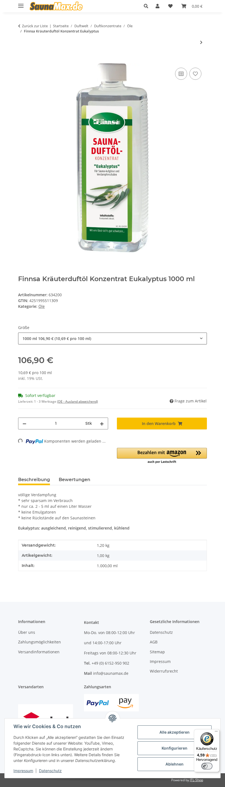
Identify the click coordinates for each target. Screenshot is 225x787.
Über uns (26, 632)
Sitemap (157, 651)
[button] (147, 6)
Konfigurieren (174, 748)
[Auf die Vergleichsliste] (181, 74)
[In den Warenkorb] (22, 60)
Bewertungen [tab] (74, 479)
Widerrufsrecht (164, 671)
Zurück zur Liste (35, 25)
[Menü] (216, 732)
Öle (41, 306)
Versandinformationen (39, 651)
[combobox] (112, 338)
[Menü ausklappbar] (21, 3)
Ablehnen (174, 764)
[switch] (206, 766)
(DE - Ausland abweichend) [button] (77, 401)
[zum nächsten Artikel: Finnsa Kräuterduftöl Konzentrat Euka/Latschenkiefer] (201, 42)
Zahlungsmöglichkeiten (39, 642)
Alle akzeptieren (174, 732)
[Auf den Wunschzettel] (195, 74)
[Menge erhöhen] (102, 423)
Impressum (23, 770)
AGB (154, 642)
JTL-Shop (196, 780)
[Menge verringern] (24, 423)
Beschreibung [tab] (34, 479)
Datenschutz (50, 770)
